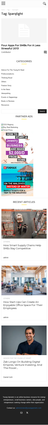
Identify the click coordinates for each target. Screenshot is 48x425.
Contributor (6, 52)
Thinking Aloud (6, 78)
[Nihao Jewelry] (24, 147)
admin (5, 257)
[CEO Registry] (24, 124)
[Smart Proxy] (24, 130)
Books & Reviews (7, 101)
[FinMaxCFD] (24, 180)
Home (3, 10)
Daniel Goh (8, 377)
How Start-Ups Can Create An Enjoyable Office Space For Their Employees (23, 305)
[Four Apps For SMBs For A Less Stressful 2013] (24, 30)
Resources (5, 105)
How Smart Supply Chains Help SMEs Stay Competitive (22, 247)
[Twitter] (27, 413)
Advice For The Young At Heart (12, 70)
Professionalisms (7, 74)
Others (3, 82)
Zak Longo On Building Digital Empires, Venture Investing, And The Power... (22, 364)
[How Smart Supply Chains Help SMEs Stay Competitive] (24, 224)
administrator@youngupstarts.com (28, 408)
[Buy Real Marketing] (24, 127)
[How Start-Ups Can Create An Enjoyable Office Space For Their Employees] (24, 280)
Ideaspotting (5, 93)
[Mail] (21, 413)
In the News (5, 89)
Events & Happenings (9, 97)
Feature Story (6, 86)
